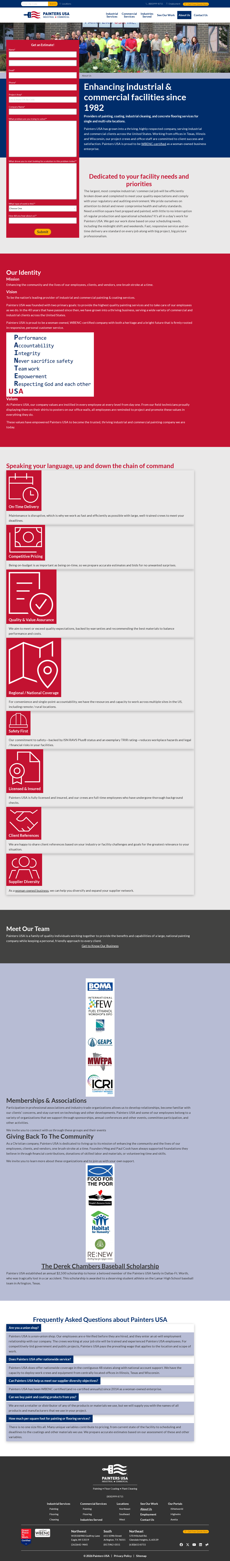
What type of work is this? (22, 203)
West (122, 1519)
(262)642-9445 (79, 1544)
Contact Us (147, 1519)
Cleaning (54, 1519)
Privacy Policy (123, 1555)
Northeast (124, 1509)
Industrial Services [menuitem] (112, 15)
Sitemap (141, 1555)
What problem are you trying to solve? (28, 119)
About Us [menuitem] (184, 15)
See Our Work (149, 1503)
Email (12, 70)
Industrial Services (58, 1503)
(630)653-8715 (137, 1544)
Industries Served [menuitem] (147, 15)
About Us (146, 1509)
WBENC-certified (153, 144)
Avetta (174, 1519)
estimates (120, 1432)
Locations (66, 4)
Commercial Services (93, 1503)
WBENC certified (53, 1389)
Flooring (54, 1514)
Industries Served (91, 1519)
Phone (12, 82)
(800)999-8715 (155, 4)
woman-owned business (32, 890)
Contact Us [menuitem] (201, 15)
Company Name (17, 106)
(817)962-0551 (112, 1544)
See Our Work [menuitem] (166, 15)
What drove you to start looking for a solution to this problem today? (43, 161)
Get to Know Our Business (100, 946)
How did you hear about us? (23, 215)
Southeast (124, 1514)
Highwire (176, 1514)
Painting (53, 1509)
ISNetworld (177, 1509)
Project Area (15, 94)
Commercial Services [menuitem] (129, 15)
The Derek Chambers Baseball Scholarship (100, 1266)
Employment (174, 4)
